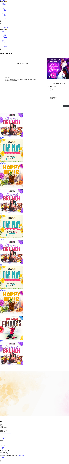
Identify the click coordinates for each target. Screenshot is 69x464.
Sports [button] (3, 8)
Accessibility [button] (4, 458)
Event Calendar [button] (4, 436)
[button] (0, 20)
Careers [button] (5, 17)
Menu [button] (3, 3)
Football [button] (5, 38)
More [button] (2, 13)
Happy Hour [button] (6, 7)
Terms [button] (3, 457)
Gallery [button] (3, 12)
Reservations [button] (4, 437)
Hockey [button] (5, 10)
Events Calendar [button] (6, 33)
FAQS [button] (5, 16)
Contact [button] (5, 44)
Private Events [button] (4, 4)
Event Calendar (6, 25)
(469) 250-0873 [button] (8, 433)
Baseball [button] (5, 11)
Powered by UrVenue (21, 455)
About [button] (5, 15)
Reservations (6, 26)
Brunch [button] (5, 6)
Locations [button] (5, 18)
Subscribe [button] (1, 454)
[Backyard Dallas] (3, 1)
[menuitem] (35, 3)
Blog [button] (4, 14)
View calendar (66, 105)
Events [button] (3, 5)
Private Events (6, 27)
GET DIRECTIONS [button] (3, 433)
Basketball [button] (5, 9)
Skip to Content (2, 0)
